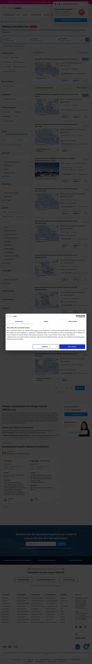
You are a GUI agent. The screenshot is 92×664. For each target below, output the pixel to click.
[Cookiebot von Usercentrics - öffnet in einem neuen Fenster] (77, 316)
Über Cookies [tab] (73, 321)
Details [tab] (46, 321)
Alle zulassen (72, 346)
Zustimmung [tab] (19, 321)
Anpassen (45, 346)
